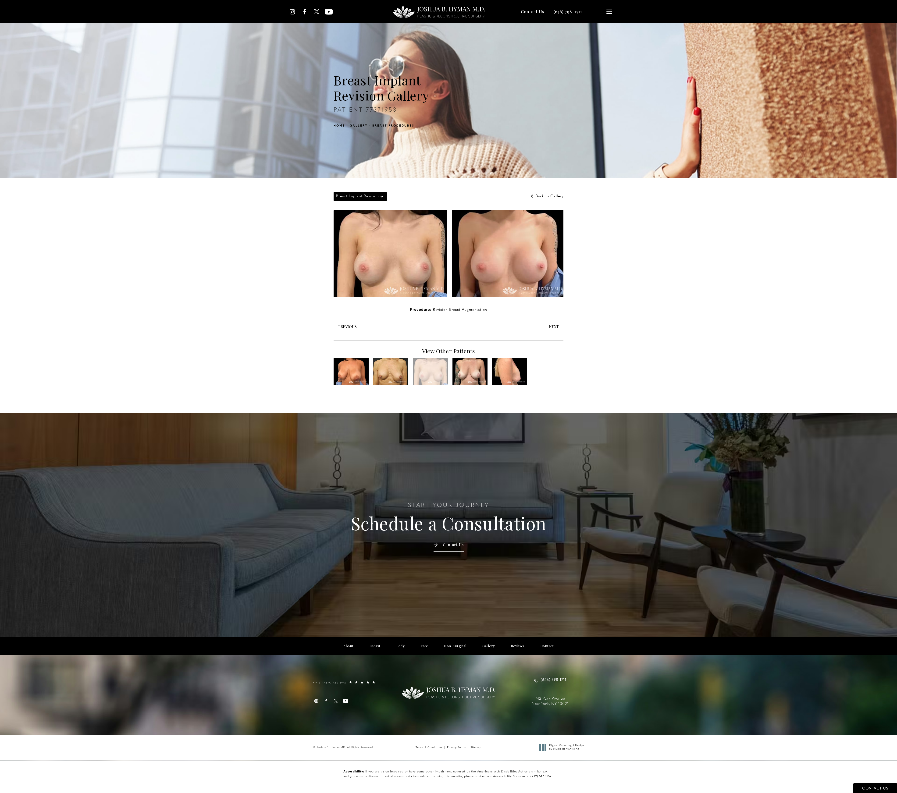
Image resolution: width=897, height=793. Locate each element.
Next (554, 326)
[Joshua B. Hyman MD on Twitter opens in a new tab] (316, 12)
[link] (568, 12)
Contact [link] (547, 646)
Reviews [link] (518, 646)
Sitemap (475, 747)
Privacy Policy (456, 747)
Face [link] (424, 646)
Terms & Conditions (429, 747)
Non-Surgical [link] (455, 646)
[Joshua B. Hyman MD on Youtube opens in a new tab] (329, 12)
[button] (609, 12)
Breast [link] (375, 646)
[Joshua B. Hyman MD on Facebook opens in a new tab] (304, 12)
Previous (347, 326)
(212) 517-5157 (540, 776)
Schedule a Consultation (448, 518)
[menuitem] (292, 12)
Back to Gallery (548, 196)
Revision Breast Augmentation (460, 310)
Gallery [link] (488, 646)
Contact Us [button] (875, 788)
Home (339, 125)
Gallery (359, 125)
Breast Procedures (393, 125)
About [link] (348, 646)
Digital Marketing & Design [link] (566, 747)
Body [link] (400, 646)
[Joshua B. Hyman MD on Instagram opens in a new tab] (292, 12)
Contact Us (532, 12)
